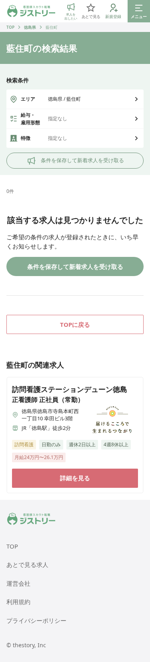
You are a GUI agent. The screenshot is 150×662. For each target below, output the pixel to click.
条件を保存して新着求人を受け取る (82, 160)
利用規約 (18, 602)
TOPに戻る (75, 324)
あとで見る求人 (27, 565)
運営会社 (18, 583)
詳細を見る (75, 478)
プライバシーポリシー (36, 620)
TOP (10, 27)
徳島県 (30, 27)
